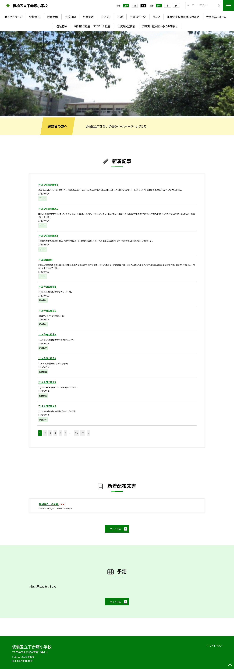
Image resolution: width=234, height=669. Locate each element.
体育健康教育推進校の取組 (183, 17)
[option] (117, 73)
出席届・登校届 (126, 26)
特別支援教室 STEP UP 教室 (92, 26)
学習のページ (138, 17)
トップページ (15, 17)
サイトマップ (215, 645)
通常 (126, 5)
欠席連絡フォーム (216, 17)
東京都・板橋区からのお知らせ (159, 26)
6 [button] (65, 433)
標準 (159, 5)
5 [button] (60, 433)
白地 (134, 5)
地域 (120, 17)
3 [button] (50, 433)
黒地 (143, 5)
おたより (105, 17)
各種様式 (62, 26)
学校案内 (34, 17)
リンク (156, 17)
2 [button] (45, 433)
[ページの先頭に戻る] (230, 665)
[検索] (218, 5)
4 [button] (55, 433)
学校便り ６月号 (49, 504)
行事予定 (88, 17)
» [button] (88, 433)
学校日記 (70, 17)
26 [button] (83, 433)
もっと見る (115, 529)
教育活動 (52, 17)
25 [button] (76, 433)
